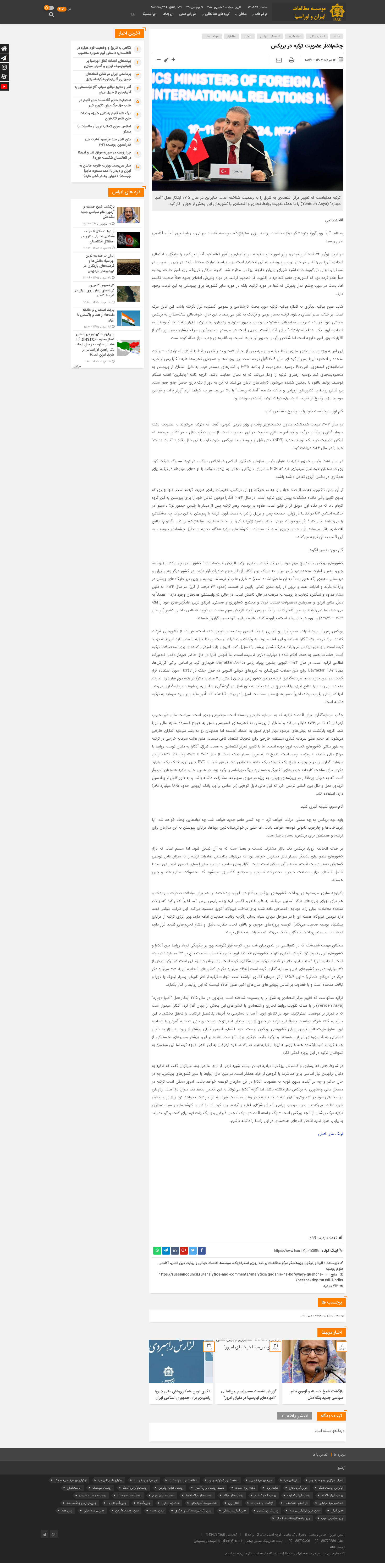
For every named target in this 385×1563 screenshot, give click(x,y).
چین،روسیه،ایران (94, 1510)
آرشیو (341, 1468)
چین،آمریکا (143, 1502)
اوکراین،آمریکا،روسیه (110, 1480)
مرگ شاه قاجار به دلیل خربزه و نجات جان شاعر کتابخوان (105, 115)
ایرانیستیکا (149, 14)
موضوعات (261, 14)
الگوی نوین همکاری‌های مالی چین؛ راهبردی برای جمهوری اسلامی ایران (182, 1394)
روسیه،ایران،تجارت (298, 1495)
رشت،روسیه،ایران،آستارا (209, 1487)
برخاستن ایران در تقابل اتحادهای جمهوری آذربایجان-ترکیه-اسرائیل (108, 76)
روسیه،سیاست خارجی (92, 1495)
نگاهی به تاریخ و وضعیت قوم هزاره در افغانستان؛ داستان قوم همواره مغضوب (104, 50)
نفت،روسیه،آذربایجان (204, 1502)
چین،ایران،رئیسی (267, 1510)
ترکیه (248, 36)
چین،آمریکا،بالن (116, 1502)
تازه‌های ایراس (270, 36)
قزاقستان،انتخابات (262, 1502)
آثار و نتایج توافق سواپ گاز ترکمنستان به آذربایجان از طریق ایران (103, 89)
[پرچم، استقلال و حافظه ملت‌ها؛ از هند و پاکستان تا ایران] (107, 318)
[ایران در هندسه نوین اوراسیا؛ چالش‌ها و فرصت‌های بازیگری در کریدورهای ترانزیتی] (107, 266)
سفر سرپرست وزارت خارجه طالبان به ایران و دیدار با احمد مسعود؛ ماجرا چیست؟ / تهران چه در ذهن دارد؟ (105, 171)
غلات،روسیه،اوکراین (331, 1502)
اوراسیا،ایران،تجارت (146, 1480)
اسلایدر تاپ (317, 36)
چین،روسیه (157, 1510)
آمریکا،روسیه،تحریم (261, 1480)
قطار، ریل (234, 1502)
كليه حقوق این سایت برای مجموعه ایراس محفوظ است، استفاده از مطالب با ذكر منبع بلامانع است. (284, 1553)
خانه (337, 36)
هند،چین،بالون (170, 1502)
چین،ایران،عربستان (234, 1510)
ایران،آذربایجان (298, 1487)
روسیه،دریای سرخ (163, 1495)
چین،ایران (337, 1510)
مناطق (242, 14)
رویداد (167, 14)
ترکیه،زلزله (272, 1487)
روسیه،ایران (74, 1487)
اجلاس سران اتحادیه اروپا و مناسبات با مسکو (104, 129)
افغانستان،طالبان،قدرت (183, 1480)
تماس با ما (320, 1455)
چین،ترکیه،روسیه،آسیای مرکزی (193, 1510)
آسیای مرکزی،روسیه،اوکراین (326, 1480)
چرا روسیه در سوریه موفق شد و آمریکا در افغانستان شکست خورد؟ (104, 155)
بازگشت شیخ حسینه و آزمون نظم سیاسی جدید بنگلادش (317, 1394)
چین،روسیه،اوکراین (127, 1510)
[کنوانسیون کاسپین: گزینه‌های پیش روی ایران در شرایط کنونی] (107, 294)
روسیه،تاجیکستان (265, 1495)
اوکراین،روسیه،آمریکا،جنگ (70, 1480)
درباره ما (340, 1455)
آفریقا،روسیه (291, 1480)
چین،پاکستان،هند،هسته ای (293, 1518)
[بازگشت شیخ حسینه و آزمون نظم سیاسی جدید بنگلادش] (107, 215)
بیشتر (77, 366)
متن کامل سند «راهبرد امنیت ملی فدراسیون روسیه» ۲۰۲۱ (108, 142)
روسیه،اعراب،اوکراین (171, 1487)
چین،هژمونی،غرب (332, 1518)
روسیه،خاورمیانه (233, 1495)
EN (133, 14)
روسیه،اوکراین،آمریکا (135, 1487)
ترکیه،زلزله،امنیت (245, 1487)
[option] (314, 1372)
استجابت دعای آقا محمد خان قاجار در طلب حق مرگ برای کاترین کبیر (105, 102)
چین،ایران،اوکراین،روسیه (304, 1510)
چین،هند (67, 1510)
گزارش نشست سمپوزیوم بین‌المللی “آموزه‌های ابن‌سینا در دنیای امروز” (249, 1394)
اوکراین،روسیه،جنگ (330, 1487)
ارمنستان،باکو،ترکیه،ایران (223, 1480)
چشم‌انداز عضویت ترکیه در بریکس (307, 46)
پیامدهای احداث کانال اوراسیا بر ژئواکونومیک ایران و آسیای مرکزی (107, 63)
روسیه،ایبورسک (102, 1487)
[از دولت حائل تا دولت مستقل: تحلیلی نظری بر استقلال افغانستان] (107, 240)
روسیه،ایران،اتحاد (332, 1495)
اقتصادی (294, 36)
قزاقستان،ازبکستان (296, 1502)
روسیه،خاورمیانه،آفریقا (198, 1495)
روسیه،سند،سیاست (129, 1495)
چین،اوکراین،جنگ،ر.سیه (81, 1502)
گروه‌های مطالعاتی (217, 14)
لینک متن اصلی (330, 1134)
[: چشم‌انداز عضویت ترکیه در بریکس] (279, 60)
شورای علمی (187, 14)
